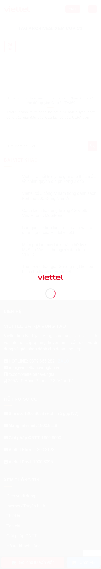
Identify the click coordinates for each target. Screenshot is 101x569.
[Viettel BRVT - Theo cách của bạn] (50, 277)
